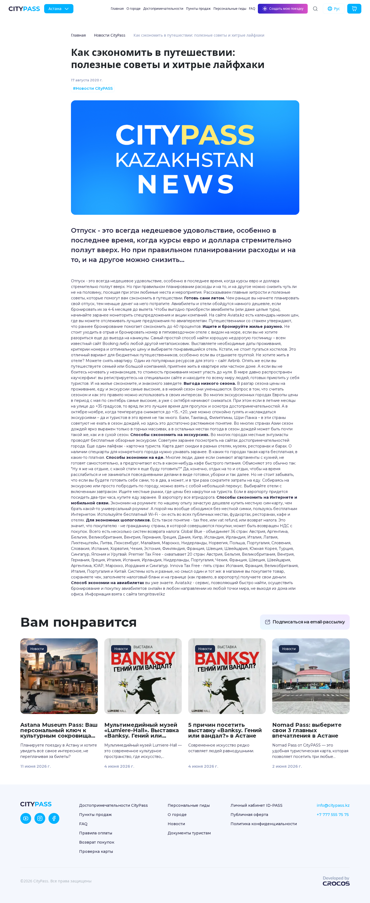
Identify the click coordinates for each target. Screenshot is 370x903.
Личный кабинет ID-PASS (257, 805)
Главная (117, 8)
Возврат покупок (96, 842)
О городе (133, 8)
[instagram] (39, 818)
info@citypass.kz (333, 805)
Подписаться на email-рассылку (308, 622)
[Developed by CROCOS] (336, 881)
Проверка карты (96, 851)
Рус (337, 8)
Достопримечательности (163, 8)
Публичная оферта (249, 814)
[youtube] (25, 818)
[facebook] (53, 818)
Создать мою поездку (286, 8)
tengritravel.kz (151, 594)
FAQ (252, 8)
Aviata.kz (236, 315)
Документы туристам (189, 833)
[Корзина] (354, 9)
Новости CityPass (109, 35)
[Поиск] (315, 9)
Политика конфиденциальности (264, 823)
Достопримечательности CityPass (113, 805)
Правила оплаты (95, 833)
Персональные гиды (229, 8)
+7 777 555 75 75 (333, 814)
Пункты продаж (198, 8)
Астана (54, 8)
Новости (176, 823)
